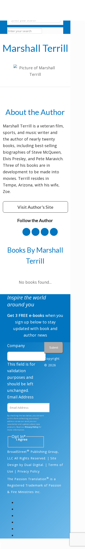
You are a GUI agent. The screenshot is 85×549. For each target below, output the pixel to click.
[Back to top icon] (0, 546)
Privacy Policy (31, 427)
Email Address (20, 397)
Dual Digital (33, 465)
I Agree (21, 439)
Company (16, 345)
